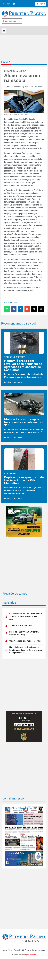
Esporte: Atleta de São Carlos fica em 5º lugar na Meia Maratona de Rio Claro (25, 616)
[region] (24, 946)
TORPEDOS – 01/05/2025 (20, 625)
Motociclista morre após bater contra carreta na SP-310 (23, 422)
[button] (4, 31)
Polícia (5, 62)
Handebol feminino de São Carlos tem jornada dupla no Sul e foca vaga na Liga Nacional (25, 650)
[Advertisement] (24, 566)
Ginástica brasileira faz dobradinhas (25, 641)
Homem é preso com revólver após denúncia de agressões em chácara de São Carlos (23, 365)
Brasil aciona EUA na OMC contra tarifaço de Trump (24, 633)
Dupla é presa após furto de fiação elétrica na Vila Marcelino (24, 480)
